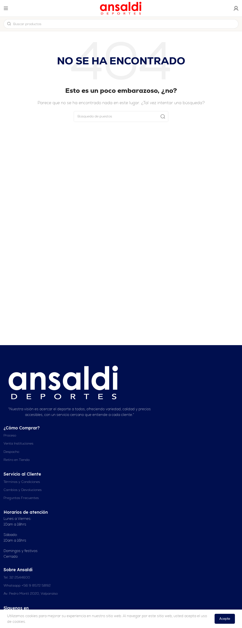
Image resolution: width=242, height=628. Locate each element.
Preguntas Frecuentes (21, 498)
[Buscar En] (162, 116)
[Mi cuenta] (236, 8)
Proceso (10, 435)
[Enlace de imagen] (64, 382)
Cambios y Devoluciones (23, 490)
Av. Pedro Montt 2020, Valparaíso (31, 593)
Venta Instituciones (18, 443)
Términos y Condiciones (22, 482)
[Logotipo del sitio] (121, 8)
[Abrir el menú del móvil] (6, 8)
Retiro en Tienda (17, 460)
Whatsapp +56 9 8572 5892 (27, 585)
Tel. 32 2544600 (17, 577)
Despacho (11, 452)
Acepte (224, 619)
